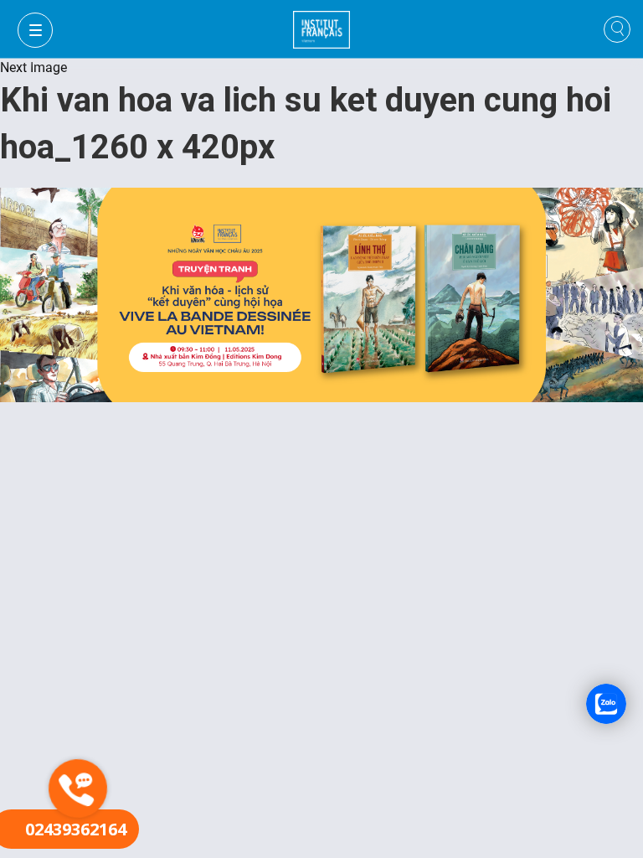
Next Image (33, 67)
